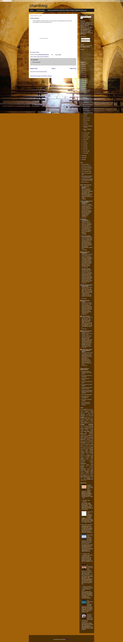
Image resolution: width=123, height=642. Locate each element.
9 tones (81, 409)
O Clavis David (86, 118)
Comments (84, 41)
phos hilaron (90, 459)
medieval (91, 451)
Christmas (91, 426)
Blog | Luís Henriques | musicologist (87, 285)
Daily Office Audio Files (87, 524)
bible (85, 419)
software (82, 473)
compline (86, 428)
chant (85, 421)
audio (38, 56)
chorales (82, 426)
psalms (82, 466)
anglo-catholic (90, 413)
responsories (83, 468)
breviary (91, 419)
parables (87, 458)
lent (81, 446)
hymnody (83, 442)
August (85, 139)
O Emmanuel (86, 108)
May (84, 145)
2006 (83, 157)
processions (82, 464)
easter (91, 431)
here (34, 52)
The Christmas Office (88, 104)
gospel (81, 437)
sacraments (83, 469)
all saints (82, 410)
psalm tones (89, 464)
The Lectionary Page (86, 171)
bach (86, 417)
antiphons (82, 414)
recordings (91, 466)
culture (86, 430)
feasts (90, 435)
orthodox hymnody (84, 457)
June (84, 143)
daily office (87, 431)
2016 (83, 72)
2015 (83, 74)
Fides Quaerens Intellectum (85, 252)
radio (87, 466)
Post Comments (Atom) (41, 71)
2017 (83, 70)
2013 (83, 78)
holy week (91, 440)
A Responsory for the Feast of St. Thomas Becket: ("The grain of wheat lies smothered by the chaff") (87, 570)
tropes (81, 479)
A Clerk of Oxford (86, 316)
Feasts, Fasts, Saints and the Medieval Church (87, 350)
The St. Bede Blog (86, 236)
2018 (83, 68)
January (85, 153)
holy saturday (85, 440)
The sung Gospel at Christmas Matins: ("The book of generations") (87, 618)
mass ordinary (89, 449)
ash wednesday (89, 415)
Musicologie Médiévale (87, 167)
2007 (83, 155)
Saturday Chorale (86, 269)
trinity (92, 477)
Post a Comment (36, 62)
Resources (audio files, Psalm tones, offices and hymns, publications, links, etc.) (67, 10)
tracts (81, 477)
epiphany (91, 432)
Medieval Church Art (87, 331)
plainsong (82, 462)
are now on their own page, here (86, 28)
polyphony (83, 463)
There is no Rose (87, 95)
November (85, 133)
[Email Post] (52, 54)
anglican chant (89, 411)
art (92, 414)
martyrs (81, 449)
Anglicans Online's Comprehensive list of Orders (87, 372)
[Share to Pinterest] (60, 54)
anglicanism (82, 413)
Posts (83, 38)
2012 (83, 80)
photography (83, 460)
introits (86, 444)
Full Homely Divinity (86, 166)
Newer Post (33, 68)
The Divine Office (40, 10)
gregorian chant (85, 439)
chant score (91, 422)
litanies (84, 447)
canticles (91, 420)
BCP (83, 419)
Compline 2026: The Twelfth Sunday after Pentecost (86, 222)
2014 (83, 76)
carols (81, 421)
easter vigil (83, 432)
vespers (85, 479)
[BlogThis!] (56, 54)
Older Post (73, 68)
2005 (83, 159)
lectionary (91, 444)
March (84, 149)
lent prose (85, 446)
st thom (86, 473)
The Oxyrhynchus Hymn (90, 601)
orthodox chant (89, 455)
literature (88, 447)
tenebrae (87, 476)
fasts (85, 435)
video (89, 479)
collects (82, 428)
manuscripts (82, 448)
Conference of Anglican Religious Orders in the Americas (87, 391)
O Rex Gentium (86, 110)
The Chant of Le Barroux (85, 187)
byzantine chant (84, 420)
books (88, 419)
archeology (88, 414)
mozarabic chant (84, 453)
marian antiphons (89, 448)
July (84, 141)
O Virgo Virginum (87, 106)
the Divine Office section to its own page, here (86, 30)
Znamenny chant (83, 480)
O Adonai (85, 122)
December (85, 90)
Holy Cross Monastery (87, 394)
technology (82, 476)
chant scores (86, 424)
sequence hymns (89, 471)
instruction (82, 444)
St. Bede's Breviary (86, 169)
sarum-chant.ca (85, 182)
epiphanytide (83, 433)
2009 (83, 86)
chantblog (38, 5)
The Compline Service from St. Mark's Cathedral (87, 202)
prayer (92, 463)
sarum (91, 469)
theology (91, 476)
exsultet (82, 435)
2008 (83, 88)
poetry (91, 462)
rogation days (90, 468)
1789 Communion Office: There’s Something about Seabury (87, 238)
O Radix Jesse (86, 120)
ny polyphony (88, 454)
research (91, 467)
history (81, 440)
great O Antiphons (44, 56)
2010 (83, 84)
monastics (91, 452)
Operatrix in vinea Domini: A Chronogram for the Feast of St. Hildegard (87, 255)
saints (88, 469)
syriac (88, 474)
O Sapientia (85, 124)
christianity (86, 426)
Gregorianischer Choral (86, 301)
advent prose (90, 409)
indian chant (90, 443)
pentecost (82, 459)
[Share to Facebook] (59, 54)
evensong (91, 433)
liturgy (91, 447)
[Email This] (55, 54)
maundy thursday (84, 451)
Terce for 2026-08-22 (86, 188)
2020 (83, 64)
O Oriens (85, 116)
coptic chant (91, 428)
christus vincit (83, 427)
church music (89, 427)
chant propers (90, 421)
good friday (90, 436)
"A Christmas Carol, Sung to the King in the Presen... (88, 101)
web (92, 479)
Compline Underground (85, 220)
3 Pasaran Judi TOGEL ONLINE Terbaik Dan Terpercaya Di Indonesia (87, 271)
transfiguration (87, 477)
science (81, 471)
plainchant (91, 460)
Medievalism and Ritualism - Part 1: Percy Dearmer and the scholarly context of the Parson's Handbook (87, 335)
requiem (82, 467)
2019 (83, 66)
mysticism (82, 454)
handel (91, 439)
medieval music (84, 452)
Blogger (67, 639)
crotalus (82, 430)
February (85, 151)
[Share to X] (58, 54)
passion (91, 458)
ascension (82, 415)
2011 (83, 82)
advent (35, 56)
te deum (91, 474)
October (85, 135)
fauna (87, 435)
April (84, 147)
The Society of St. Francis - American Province (86, 403)
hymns (87, 442)
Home (31, 10)
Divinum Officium (85, 164)
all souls (86, 410)
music (92, 453)
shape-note (82, 472)
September (85, 137)
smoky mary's (89, 472)
